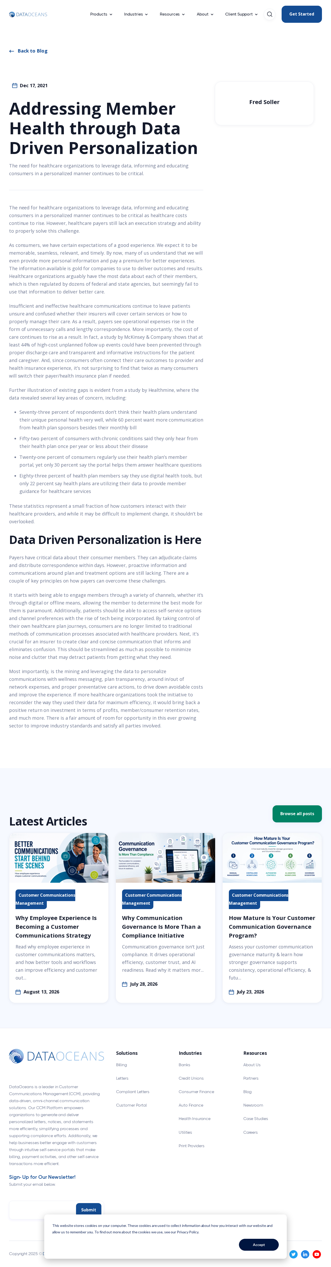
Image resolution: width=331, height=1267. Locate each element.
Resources (170, 14)
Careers (250, 1132)
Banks (184, 1064)
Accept (259, 1244)
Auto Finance (191, 1105)
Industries (133, 14)
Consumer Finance (196, 1091)
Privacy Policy (187, 1232)
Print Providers (192, 1145)
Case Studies (255, 1118)
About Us (252, 1064)
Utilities (185, 1132)
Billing (121, 1064)
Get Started (301, 14)
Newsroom (253, 1105)
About (202, 14)
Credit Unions (191, 1078)
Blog (247, 1091)
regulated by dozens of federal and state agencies (95, 284)
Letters (122, 1078)
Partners (251, 1078)
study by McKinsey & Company (137, 337)
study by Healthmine (151, 390)
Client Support (239, 14)
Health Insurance (194, 1118)
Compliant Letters (132, 1091)
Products (98, 14)
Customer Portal (131, 1105)
